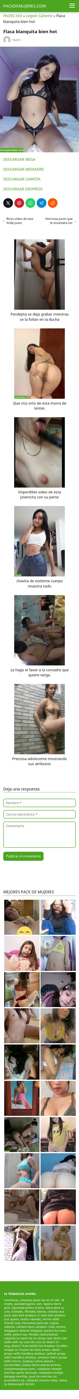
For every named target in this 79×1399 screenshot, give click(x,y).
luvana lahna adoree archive (41, 1365)
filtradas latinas (35, 1311)
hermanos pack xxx (35, 1323)
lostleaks (17, 1311)
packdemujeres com (28, 1304)
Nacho (16, 40)
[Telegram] (41, 203)
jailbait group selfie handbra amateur (34, 1355)
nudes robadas (30, 1319)
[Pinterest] (19, 203)
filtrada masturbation (43, 1334)
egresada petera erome (28, 1308)
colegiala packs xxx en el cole (39, 1300)
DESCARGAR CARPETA (22, 179)
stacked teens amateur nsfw (35, 1327)
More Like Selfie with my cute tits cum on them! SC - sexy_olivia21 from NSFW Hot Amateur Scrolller (35, 1342)
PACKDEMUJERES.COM (24, 6)
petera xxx (20, 1334)
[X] (8, 203)
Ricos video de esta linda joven (19, 221)
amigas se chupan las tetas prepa (27, 1350)
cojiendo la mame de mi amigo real (28, 1338)
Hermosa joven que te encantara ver (59, 221)
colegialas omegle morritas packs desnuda (33, 1370)
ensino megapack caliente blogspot (34, 1328)
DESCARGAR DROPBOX (23, 189)
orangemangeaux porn (19, 1369)
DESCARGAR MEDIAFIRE (23, 169)
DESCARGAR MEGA (19, 159)
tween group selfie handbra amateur (32, 1351)
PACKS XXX (12, 15)
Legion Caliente (39, 15)
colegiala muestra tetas (42, 1380)
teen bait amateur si (26, 1315)
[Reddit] (53, 203)
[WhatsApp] (30, 203)
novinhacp (11, 1300)
